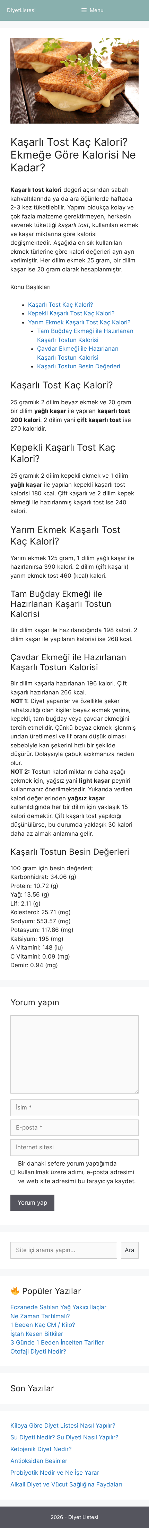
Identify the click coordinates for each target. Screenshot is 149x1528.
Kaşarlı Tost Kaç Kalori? (60, 304)
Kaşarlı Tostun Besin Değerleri (78, 366)
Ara (129, 1250)
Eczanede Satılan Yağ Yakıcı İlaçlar (58, 1307)
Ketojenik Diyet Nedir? (41, 1449)
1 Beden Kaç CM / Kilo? (42, 1324)
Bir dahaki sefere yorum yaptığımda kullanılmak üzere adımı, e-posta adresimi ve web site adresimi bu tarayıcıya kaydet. (77, 1172)
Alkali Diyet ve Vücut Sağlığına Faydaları (66, 1484)
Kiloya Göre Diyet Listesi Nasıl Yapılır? (62, 1425)
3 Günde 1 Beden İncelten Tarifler (57, 1342)
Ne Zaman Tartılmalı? (40, 1316)
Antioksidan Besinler (38, 1460)
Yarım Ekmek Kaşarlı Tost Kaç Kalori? (79, 322)
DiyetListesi (21, 10)
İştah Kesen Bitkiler (36, 1333)
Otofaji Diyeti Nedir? (38, 1351)
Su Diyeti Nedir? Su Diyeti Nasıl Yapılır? (64, 1437)
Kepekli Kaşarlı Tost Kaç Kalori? (71, 313)
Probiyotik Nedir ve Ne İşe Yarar (54, 1472)
